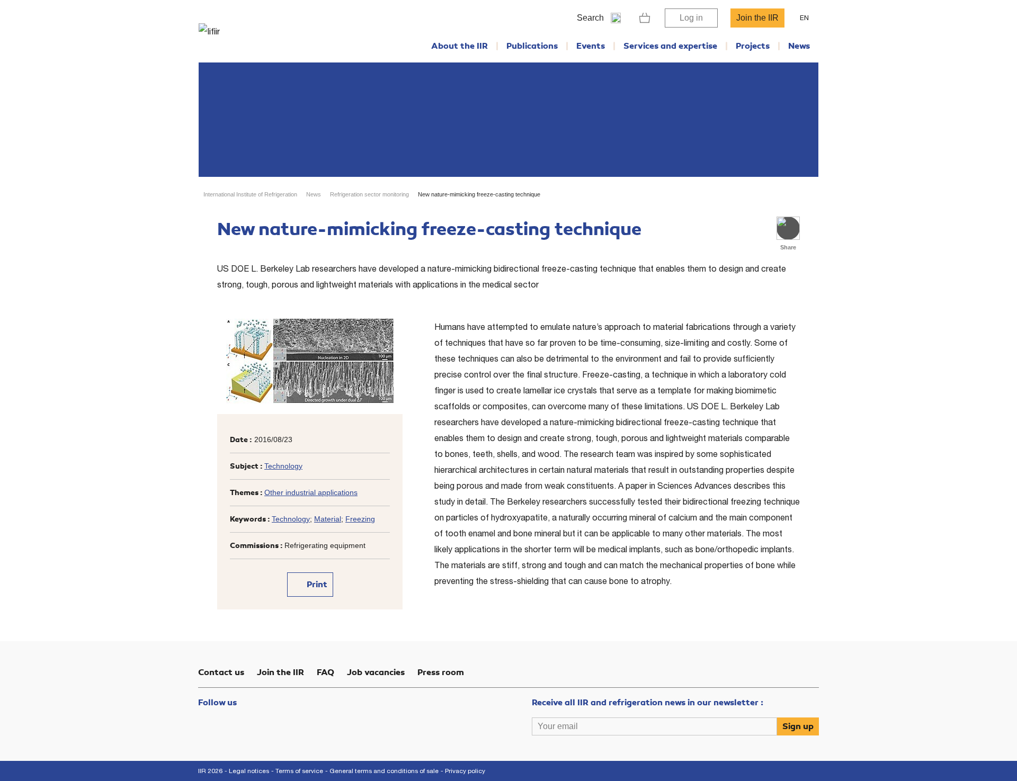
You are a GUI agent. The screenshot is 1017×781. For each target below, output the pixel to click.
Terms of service (299, 771)
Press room (440, 672)
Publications (532, 46)
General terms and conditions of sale (384, 771)
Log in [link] (691, 17)
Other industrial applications (311, 492)
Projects (753, 46)
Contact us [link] (221, 672)
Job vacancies (376, 672)
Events (590, 46)
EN (804, 18)
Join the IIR (757, 17)
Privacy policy (465, 771)
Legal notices (249, 771)
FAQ (325, 672)
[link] (644, 18)
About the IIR (459, 46)
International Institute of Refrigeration (250, 194)
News (799, 46)
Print (316, 584)
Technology (283, 466)
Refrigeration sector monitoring (369, 194)
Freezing (360, 519)
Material (327, 519)
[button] (788, 228)
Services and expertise (670, 46)
